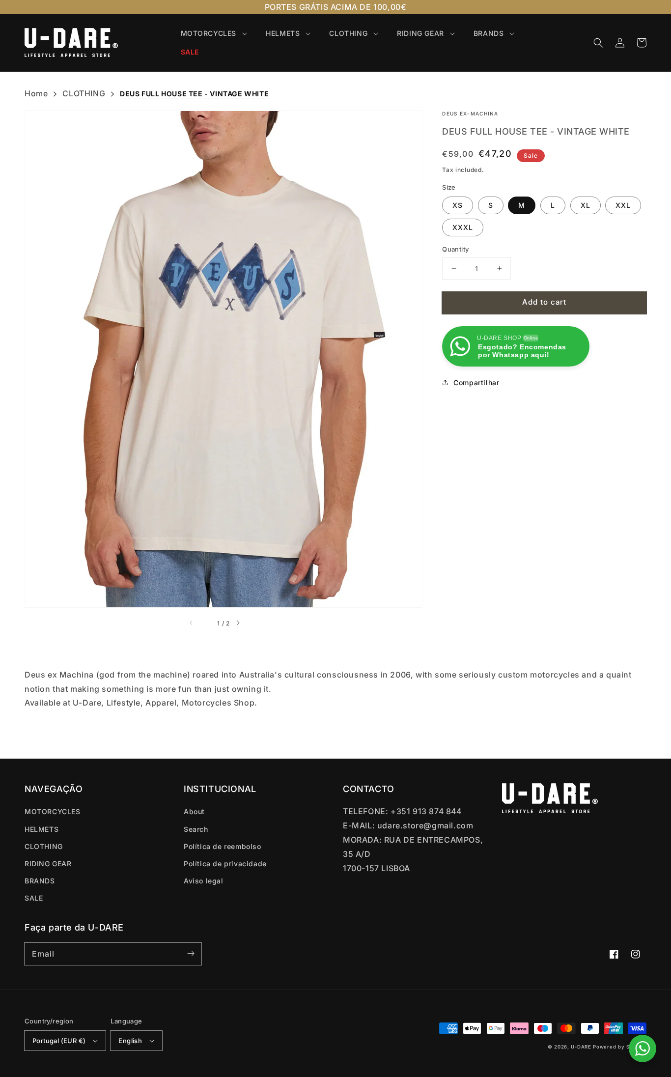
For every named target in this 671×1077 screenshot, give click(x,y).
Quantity (455, 249)
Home (36, 93)
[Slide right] (246, 623)
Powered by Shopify (619, 1046)
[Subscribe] (190, 953)
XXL (623, 205)
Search (196, 829)
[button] (598, 43)
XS (457, 205)
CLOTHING (83, 93)
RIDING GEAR (48, 863)
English (130, 1041)
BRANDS (40, 881)
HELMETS (41, 829)
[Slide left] (200, 623)
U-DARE (581, 1046)
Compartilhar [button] (476, 382)
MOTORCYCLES (53, 811)
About (194, 811)
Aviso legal (204, 881)
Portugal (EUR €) (58, 1041)
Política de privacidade (225, 863)
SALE (34, 898)
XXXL (462, 227)
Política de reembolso (222, 846)
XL (585, 205)
